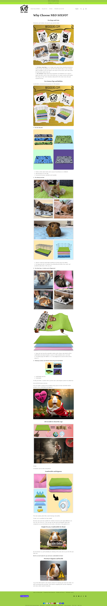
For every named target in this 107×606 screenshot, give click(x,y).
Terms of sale (74, 605)
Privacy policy (48, 605)
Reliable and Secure (60, 592)
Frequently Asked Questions (49, 592)
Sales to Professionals (37, 592)
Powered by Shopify (35, 605)
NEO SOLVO (30, 605)
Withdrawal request (70, 592)
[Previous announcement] (20, 1)
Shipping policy (60, 605)
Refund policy (42, 605)
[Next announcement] (86, 1)
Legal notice (79, 605)
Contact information (67, 605)
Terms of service (54, 605)
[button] (35, 9)
